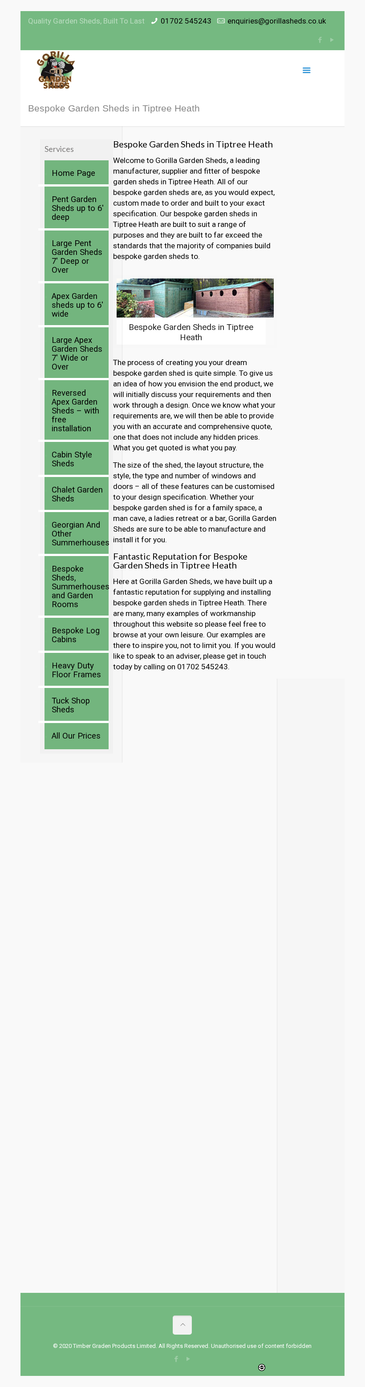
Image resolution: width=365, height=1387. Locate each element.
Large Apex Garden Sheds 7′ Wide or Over (77, 353)
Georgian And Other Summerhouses (78, 534)
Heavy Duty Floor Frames (76, 670)
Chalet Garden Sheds (77, 494)
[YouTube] (332, 40)
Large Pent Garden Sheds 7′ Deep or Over (77, 256)
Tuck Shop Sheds (71, 705)
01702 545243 (186, 20)
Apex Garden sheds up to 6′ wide (77, 305)
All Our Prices (76, 736)
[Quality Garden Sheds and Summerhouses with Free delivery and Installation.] (56, 70)
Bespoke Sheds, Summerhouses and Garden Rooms (78, 586)
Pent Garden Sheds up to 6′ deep (78, 208)
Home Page (73, 173)
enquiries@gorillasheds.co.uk (276, 20)
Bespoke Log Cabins (76, 635)
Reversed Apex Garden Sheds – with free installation (75, 410)
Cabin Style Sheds (72, 459)
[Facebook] (320, 40)
